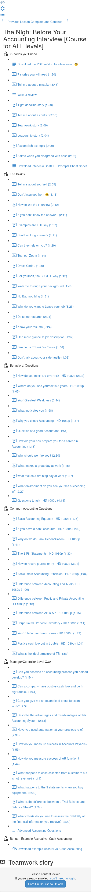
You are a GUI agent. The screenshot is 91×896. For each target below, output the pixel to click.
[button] (2, 4)
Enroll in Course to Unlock (45, 884)
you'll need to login (62, 878)
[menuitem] (2, 10)
